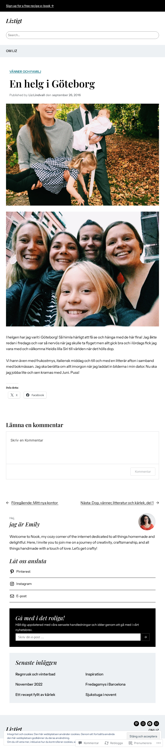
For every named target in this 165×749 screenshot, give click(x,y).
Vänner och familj (25, 72)
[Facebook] (149, 723)
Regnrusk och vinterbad (35, 674)
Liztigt (14, 21)
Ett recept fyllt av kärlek (35, 695)
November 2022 (28, 684)
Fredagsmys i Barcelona (105, 684)
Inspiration (94, 674)
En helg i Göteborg (52, 83)
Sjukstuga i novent (101, 695)
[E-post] (156, 723)
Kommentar (143, 471)
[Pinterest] (136, 723)
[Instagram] (143, 723)
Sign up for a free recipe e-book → (30, 6)
